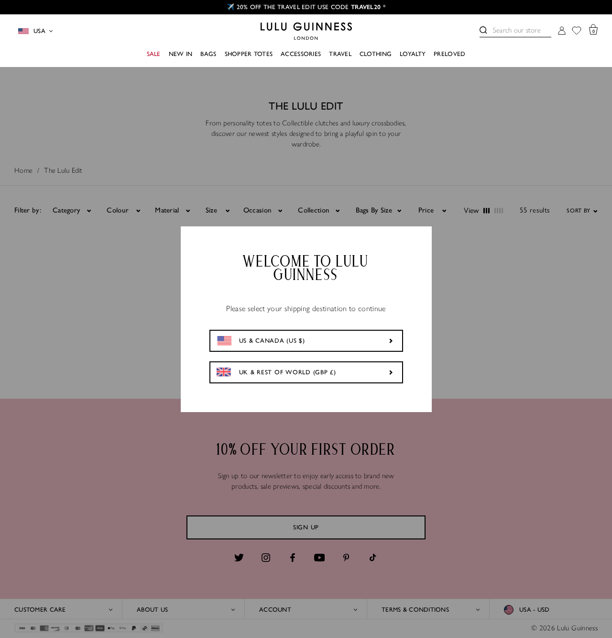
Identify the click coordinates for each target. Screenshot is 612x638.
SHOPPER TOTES (249, 53)
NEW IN (181, 53)
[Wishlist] (576, 31)
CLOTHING (376, 53)
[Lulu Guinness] (306, 31)
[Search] (483, 30)
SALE (154, 53)
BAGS (208, 53)
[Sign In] (562, 31)
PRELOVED (449, 53)
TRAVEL (340, 53)
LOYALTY (413, 53)
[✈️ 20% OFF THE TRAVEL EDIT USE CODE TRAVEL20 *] (306, 7)
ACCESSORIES (301, 53)
